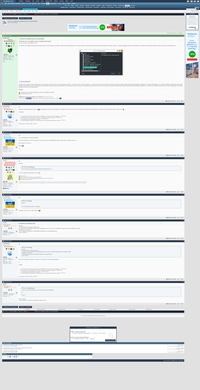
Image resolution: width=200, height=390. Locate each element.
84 (12, 59)
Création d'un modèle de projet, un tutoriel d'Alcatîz (25, 21)
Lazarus (127, 5)
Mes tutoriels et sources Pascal (26, 179)
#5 (183, 194)
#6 (183, 220)
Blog (31, 123)
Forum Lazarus (72, 7)
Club (71, 1)
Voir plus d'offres (110, 340)
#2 (183, 103)
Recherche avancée (195, 10)
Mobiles (68, 3)
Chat (42, 1)
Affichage (180, 33)
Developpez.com (174, 360)
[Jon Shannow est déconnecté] (10, 142)
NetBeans (93, 5)
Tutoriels (27, 1)
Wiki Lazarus (125, 7)
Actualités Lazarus (64, 7)
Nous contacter (167, 360)
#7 (183, 241)
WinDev (115, 5)
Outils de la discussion (171, 33)
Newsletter (48, 1)
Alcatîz (125, 45)
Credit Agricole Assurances (81, 333)
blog (30, 96)
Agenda (28, 10)
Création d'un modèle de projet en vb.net (12, 345)
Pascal (20, 14)
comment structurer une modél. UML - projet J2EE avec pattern (17, 348)
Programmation (53, 3)
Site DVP (35, 123)
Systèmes (73, 3)
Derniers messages (5, 10)
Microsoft (34, 3)
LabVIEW (87, 5)
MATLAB (98, 5)
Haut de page (180, 360)
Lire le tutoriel (25, 81)
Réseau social (18, 10)
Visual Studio (109, 5)
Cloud (23, 3)
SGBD (59, 3)
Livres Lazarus (118, 7)
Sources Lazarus (110, 7)
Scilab (103, 5)
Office (63, 3)
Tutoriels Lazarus (80, 7)
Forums (21, 1)
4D (68, 5)
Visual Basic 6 (121, 5)
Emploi (56, 1)
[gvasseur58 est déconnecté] (10, 50)
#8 (183, 281)
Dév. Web (43, 3)
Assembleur (39, 177)
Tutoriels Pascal (88, 7)
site (24, 96)
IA (26, 3)
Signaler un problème (25, 18)
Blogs (37, 1)
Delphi (72, 5)
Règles (36, 10)
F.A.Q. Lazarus (96, 7)
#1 (183, 35)
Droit (66, 1)
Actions (11, 10)
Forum (6, 14)
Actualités (27, 309)
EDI (48, 3)
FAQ (33, 1)
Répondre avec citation (171, 101)
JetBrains (82, 5)
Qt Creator (132, 5)
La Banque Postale (78, 338)
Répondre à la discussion (10, 18)
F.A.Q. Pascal (103, 7)
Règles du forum (23, 176)
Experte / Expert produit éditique (79, 337)
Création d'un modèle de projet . (10, 351)
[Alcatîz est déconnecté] (10, 177)
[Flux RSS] (195, 7)
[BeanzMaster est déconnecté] (10, 116)
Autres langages (13, 14)
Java (39, 3)
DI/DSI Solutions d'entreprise (14, 3)
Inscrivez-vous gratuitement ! (30, 9)
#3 (183, 132)
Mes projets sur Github (24, 123)
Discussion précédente (87, 315)
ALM (30, 3)
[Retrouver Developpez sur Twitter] (197, 7)
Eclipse (76, 5)
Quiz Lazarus (132, 7)
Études (61, 1)
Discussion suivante (99, 315)
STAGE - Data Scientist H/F (77, 331)
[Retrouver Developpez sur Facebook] (198, 7)
